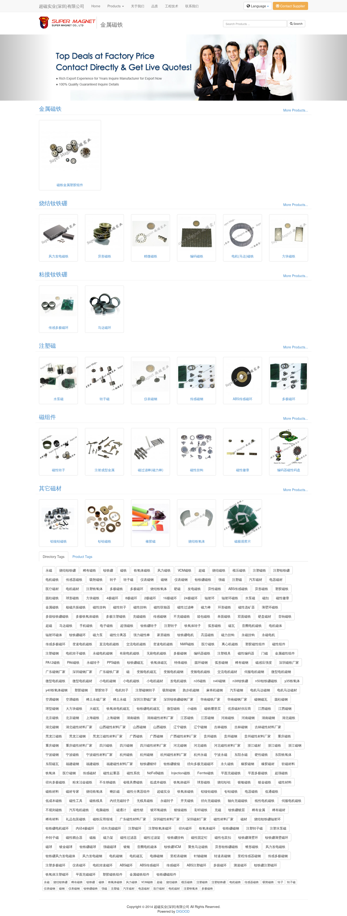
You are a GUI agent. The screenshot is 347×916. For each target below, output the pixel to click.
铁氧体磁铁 (142, 570)
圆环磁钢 (201, 662)
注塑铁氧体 (94, 588)
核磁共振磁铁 (76, 607)
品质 (154, 6)
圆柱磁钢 (281, 699)
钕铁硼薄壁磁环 (276, 837)
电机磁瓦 (136, 855)
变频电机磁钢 (173, 671)
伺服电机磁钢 (254, 671)
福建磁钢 (72, 763)
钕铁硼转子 (148, 625)
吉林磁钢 (241, 726)
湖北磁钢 (52, 726)
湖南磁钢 (268, 717)
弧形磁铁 (214, 625)
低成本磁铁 (158, 782)
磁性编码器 (246, 653)
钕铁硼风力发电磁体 (60, 855)
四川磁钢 (126, 745)
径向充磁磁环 (111, 828)
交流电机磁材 (227, 671)
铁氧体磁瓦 (159, 662)
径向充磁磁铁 (211, 800)
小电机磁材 (155, 680)
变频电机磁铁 (200, 671)
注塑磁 (47, 345)
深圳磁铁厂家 (289, 662)
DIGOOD (183, 911)
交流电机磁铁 (136, 644)
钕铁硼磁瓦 (135, 662)
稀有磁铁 (89, 570)
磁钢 (164, 579)
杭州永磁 (200, 754)
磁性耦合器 (74, 837)
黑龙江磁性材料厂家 (108, 736)
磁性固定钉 (199, 837)
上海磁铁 (92, 717)
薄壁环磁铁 (270, 607)
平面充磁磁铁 (231, 772)
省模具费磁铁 (133, 782)
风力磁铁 (164, 570)
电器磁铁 (251, 791)
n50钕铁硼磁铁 (266, 680)
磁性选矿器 (246, 607)
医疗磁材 (52, 588)
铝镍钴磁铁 (209, 791)
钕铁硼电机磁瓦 (148, 708)
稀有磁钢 (241, 662)
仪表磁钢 (147, 579)
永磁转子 (93, 662)
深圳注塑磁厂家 (145, 699)
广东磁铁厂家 (109, 671)
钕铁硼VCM (172, 846)
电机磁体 (275, 625)
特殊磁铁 (180, 662)
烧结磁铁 (218, 570)
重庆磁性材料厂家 (79, 745)
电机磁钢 (116, 855)
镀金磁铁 (264, 782)
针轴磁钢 (200, 855)
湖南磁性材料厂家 (160, 717)
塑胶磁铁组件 (113, 874)
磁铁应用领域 (103, 819)
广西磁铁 (136, 736)
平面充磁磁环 (86, 874)
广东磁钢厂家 (55, 671)
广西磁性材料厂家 (183, 736)
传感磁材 (89, 772)
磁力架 (108, 837)
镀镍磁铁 (180, 809)
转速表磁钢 (222, 855)
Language (258, 6)
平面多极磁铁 (258, 772)
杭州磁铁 (126, 754)
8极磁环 (131, 597)
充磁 (218, 809)
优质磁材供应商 (239, 708)
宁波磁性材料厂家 (99, 754)
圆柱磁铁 (52, 597)
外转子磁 (52, 837)
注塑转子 (170, 625)
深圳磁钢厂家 (82, 671)
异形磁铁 (261, 588)
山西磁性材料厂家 (112, 726)
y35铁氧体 (292, 680)
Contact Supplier (292, 6)
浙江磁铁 (274, 745)
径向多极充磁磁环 (200, 763)
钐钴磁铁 (231, 791)
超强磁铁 (126, 625)
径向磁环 (185, 828)
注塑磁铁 (259, 570)
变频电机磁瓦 (147, 671)
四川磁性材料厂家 (153, 745)
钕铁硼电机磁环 (57, 828)
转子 (113, 579)
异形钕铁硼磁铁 (226, 846)
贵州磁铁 (210, 736)
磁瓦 (231, 625)
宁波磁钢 (52, 754)
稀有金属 (258, 809)
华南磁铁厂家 (210, 699)
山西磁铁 (159, 726)
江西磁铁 (264, 708)
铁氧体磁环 (182, 782)
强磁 (221, 579)
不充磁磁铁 (182, 616)
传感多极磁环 (55, 644)
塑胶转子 (101, 690)
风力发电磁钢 (92, 855)
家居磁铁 (163, 634)
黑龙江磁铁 (54, 736)
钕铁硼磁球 (88, 846)
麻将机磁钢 (214, 690)
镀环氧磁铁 (158, 809)
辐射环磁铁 (230, 597)
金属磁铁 (50, 108)
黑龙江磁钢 (77, 736)
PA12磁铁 (53, 662)
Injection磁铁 (180, 772)
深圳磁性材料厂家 (166, 819)
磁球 (49, 846)
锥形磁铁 (251, 846)
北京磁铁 (52, 717)
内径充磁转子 (120, 800)
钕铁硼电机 (185, 634)
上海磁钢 (113, 717)
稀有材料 (52, 819)
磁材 (244, 819)
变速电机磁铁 (82, 644)
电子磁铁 (106, 625)
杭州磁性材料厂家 (173, 754)
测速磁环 (240, 865)
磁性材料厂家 (223, 819)
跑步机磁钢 (191, 690)
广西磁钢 (156, 736)
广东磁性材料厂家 (133, 819)
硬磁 (177, 588)
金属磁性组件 (285, 653)
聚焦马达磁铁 (198, 846)
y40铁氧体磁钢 (57, 690)
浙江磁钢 (294, 745)
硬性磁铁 (261, 754)
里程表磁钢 (178, 855)
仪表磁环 (79, 865)
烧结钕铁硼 (53, 203)
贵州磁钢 (230, 736)
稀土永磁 (119, 699)
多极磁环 (136, 588)
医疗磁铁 (208, 644)
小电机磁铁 (131, 680)
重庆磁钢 (52, 745)
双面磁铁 (244, 616)
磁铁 (123, 570)
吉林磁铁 (220, 726)
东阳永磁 (241, 754)
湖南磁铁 (133, 717)
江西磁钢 (285, 708)
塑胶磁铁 (281, 588)
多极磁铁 (116, 588)
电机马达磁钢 (260, 690)
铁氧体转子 (192, 625)
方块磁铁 (92, 597)
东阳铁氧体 (283, 754)
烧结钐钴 (224, 782)
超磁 (202, 570)
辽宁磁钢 (200, 726)
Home (95, 6)
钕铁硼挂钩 (175, 837)
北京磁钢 (72, 717)
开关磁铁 (187, 800)
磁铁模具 (96, 800)
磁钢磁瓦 (260, 699)
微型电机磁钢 (281, 671)
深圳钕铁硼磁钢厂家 (178, 699)
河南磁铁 (227, 717)
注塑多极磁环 (55, 865)
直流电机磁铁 (109, 644)
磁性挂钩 (99, 607)
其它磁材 (50, 488)
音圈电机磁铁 (252, 625)
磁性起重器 (111, 772)
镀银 (126, 846)
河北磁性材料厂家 (227, 745)
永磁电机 (268, 634)
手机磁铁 (86, 625)
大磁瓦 (94, 708)
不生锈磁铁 (107, 782)
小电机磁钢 (107, 680)
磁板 (92, 837)
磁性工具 (75, 800)
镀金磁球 (65, 846)
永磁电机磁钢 (103, 653)
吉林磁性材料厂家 (268, 726)
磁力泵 (98, 634)
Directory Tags (53, 556)
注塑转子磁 (254, 828)
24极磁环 (191, 597)
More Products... (295, 110)
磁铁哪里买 (212, 708)
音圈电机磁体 (147, 846)
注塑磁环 (134, 828)
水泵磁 (250, 597)
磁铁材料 (52, 791)
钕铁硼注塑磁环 (265, 865)
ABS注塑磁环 (196, 865)
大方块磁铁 (74, 708)
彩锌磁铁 (200, 809)
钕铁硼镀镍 (172, 763)
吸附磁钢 (169, 690)
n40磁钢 (219, 680)
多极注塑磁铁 (116, 616)
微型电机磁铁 (55, 680)
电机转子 (121, 690)
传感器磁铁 (74, 579)
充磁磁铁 (139, 616)
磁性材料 (285, 782)
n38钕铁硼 (240, 680)
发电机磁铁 (178, 680)
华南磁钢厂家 (237, 699)
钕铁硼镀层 (236, 809)
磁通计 (121, 809)
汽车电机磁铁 (79, 809)
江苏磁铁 (187, 717)
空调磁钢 (52, 699)
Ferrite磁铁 (205, 772)
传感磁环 (173, 865)
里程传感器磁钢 (249, 855)
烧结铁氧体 (158, 588)
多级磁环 (220, 865)
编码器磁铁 (202, 653)
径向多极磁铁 (55, 782)
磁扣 (265, 597)
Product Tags (82, 556)
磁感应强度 (263, 662)
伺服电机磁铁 (291, 800)
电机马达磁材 (287, 690)
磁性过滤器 (128, 837)
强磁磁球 (109, 846)
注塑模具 (224, 653)
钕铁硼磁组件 (166, 874)
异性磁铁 (214, 588)
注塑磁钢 (52, 653)
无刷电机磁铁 (156, 653)
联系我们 (192, 6)
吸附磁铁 (96, 579)
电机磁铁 (52, 579)
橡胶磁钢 (247, 763)
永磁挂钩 (248, 634)
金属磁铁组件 (139, 874)
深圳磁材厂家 (197, 819)
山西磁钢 (139, 726)
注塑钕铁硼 (281, 570)
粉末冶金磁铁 (82, 782)
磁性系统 (133, 772)
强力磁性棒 (141, 634)
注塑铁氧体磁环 (160, 828)
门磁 (264, 653)
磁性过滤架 (152, 837)
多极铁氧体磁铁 (87, 616)
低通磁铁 (271, 791)
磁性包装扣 (223, 837)
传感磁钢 (159, 616)
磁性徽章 (282, 597)
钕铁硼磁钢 (231, 828)
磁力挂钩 (227, 634)
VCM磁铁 (184, 570)
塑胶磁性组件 (255, 644)
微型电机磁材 (82, 680)
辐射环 (210, 597)
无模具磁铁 (145, 800)
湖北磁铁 (288, 717)
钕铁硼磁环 (77, 634)
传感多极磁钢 (278, 855)
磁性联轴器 (162, 607)
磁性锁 (138, 809)
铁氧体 (50, 772)
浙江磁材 (254, 745)
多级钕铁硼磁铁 (57, 616)
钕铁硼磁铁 (203, 579)
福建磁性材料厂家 (119, 763)
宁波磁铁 (72, 754)
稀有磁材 (278, 809)
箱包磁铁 (203, 616)
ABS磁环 (126, 865)
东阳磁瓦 (52, 763)
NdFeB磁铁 (155, 772)
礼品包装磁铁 (76, 819)
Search (298, 23)
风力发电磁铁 (275, 846)
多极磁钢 (180, 653)
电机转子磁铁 (76, 653)
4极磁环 (112, 597)
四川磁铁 (106, 745)
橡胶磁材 (268, 763)
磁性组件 (278, 644)
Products (114, 6)
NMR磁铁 (187, 644)
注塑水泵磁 (278, 828)
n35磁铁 (200, 680)
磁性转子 (119, 607)
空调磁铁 (72, 699)
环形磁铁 (224, 607)
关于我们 (137, 6)
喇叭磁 (115, 791)
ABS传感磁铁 (238, 588)
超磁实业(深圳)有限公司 (61, 6)
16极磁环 (170, 597)
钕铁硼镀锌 (148, 763)
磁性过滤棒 (185, 607)
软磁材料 (288, 763)
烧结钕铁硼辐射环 (267, 819)
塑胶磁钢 (81, 690)
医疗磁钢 (69, 772)
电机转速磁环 (103, 865)
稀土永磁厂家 (96, 699)
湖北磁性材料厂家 (79, 726)
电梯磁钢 (156, 855)
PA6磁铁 (73, 662)
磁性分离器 (118, 634)
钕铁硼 (108, 570)
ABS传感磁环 (149, 865)
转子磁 (128, 579)
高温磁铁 (207, 634)
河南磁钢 (248, 717)
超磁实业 (163, 791)
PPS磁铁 (113, 662)
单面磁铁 (224, 616)
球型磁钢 (52, 708)
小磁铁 (192, 708)
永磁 (49, 570)
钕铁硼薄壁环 (248, 837)
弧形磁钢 (221, 662)
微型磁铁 (173, 708)
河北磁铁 (200, 745)
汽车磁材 (255, 579)
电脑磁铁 (102, 809)
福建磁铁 (92, 763)
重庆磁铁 (284, 736)
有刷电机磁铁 (130, 653)
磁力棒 (206, 607)
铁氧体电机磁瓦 (118, 708)
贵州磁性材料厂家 (257, 736)
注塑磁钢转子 (145, 690)
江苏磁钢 (207, 717)
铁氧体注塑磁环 (57, 874)
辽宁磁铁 (180, 726)
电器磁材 (276, 579)
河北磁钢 (180, 745)
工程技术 (171, 6)
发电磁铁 (194, 588)
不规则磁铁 (54, 809)
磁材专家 (72, 791)
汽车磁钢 (236, 690)
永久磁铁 (227, 763)
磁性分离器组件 (138, 791)
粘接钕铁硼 (53, 274)
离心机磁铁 (230, 644)
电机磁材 (72, 588)
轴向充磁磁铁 (238, 800)
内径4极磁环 (85, 828)
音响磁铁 (285, 616)
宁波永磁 (220, 754)
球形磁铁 (72, 597)
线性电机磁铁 (265, 800)
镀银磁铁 (244, 782)
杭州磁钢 (146, 754)
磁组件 (47, 416)
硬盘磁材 (264, 616)
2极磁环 (150, 597)
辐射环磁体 (54, 634)
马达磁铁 (65, 625)
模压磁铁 (239, 570)
